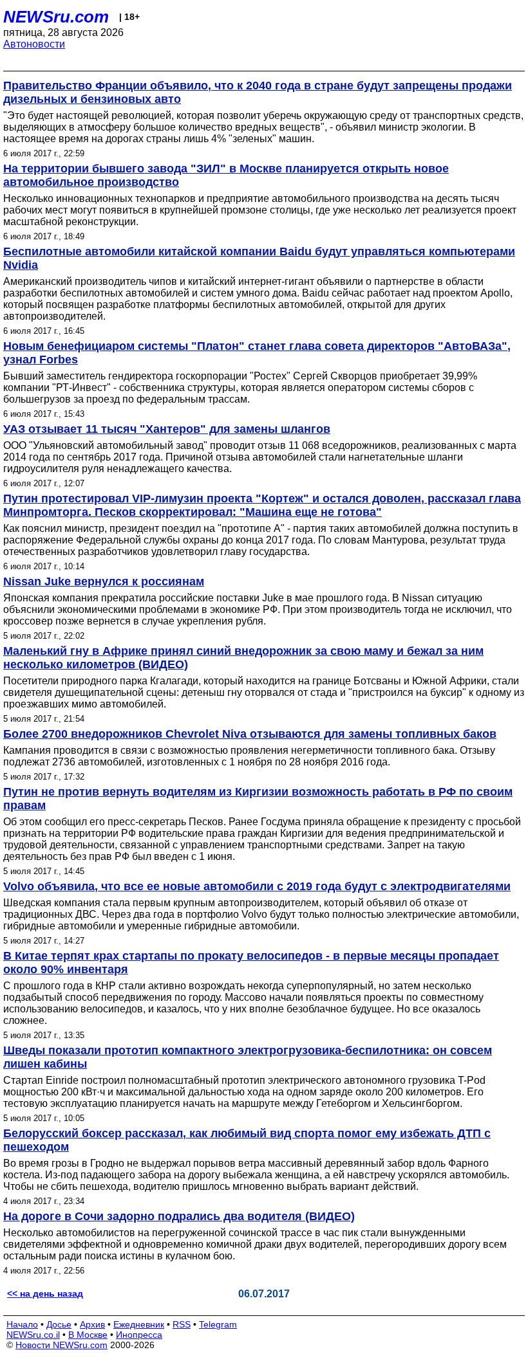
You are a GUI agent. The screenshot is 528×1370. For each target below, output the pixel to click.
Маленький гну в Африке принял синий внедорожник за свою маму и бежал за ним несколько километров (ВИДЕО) (243, 657)
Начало (22, 1324)
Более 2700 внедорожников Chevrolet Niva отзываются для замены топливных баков (249, 733)
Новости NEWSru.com (61, 1345)
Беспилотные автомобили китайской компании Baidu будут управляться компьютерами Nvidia (259, 258)
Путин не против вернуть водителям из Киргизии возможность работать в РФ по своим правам (258, 798)
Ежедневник (138, 1324)
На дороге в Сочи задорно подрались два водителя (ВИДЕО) (179, 1216)
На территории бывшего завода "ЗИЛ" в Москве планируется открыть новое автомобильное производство (226, 175)
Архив (92, 1324)
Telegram (218, 1324)
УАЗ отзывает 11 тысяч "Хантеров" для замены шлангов (166, 429)
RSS (182, 1324)
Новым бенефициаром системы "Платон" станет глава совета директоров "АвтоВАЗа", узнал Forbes (257, 353)
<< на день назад (45, 1293)
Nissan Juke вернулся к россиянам (103, 581)
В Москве (88, 1334)
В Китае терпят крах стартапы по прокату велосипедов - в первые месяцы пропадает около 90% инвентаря (251, 962)
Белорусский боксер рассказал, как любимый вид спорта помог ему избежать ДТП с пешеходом (247, 1140)
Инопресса (139, 1334)
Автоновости (34, 44)
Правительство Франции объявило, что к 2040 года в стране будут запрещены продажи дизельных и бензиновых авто (257, 92)
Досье (58, 1324)
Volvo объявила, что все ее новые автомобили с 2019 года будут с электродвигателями (257, 886)
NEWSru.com (56, 16)
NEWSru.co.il (33, 1334)
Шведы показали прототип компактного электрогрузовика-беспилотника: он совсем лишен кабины (247, 1057)
